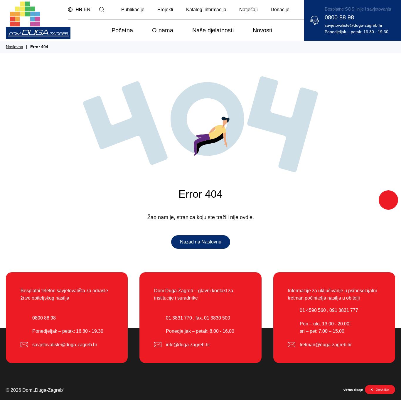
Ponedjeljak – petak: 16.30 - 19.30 (356, 31)
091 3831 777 (343, 310)
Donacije (280, 9)
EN (87, 9)
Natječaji (248, 9)
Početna (122, 30)
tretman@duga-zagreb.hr (326, 344)
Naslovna (14, 46)
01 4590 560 (313, 310)
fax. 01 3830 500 (213, 317)
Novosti (262, 30)
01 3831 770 (179, 317)
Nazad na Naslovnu (200, 241)
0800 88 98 (339, 17)
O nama (162, 30)
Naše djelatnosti (213, 30)
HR (78, 9)
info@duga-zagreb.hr (188, 344)
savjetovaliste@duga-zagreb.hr (354, 25)
